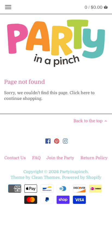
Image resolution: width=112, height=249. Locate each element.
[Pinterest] (56, 141)
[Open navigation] (8, 7)
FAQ (36, 157)
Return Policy (94, 157)
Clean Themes (46, 177)
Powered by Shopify (81, 177)
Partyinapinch (74, 171)
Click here (80, 92)
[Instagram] (65, 141)
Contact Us (15, 157)
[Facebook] (48, 141)
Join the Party (60, 157)
